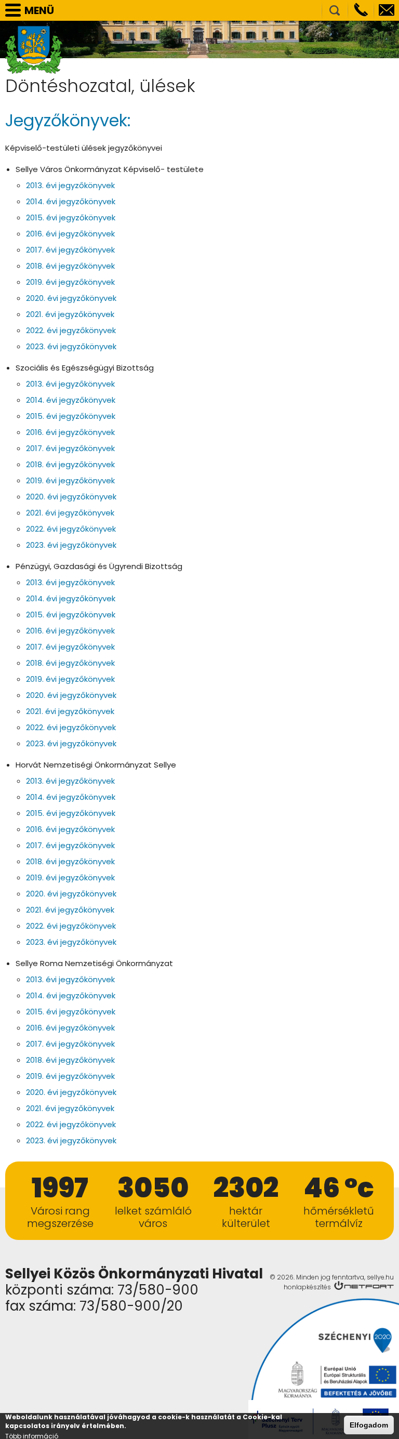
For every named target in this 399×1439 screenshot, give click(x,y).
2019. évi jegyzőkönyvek (70, 281)
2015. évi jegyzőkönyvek (70, 217)
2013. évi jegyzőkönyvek (70, 185)
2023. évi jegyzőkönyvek (71, 346)
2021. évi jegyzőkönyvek (70, 314)
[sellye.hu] (33, 50)
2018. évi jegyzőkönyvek (70, 265)
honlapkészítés (307, 1287)
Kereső (334, 10)
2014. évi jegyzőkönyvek (70, 201)
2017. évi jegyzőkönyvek (70, 249)
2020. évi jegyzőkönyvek (71, 298)
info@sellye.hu (386, 10)
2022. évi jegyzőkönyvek (71, 330)
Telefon (360, 10)
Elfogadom (369, 1425)
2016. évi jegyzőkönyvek (70, 233)
